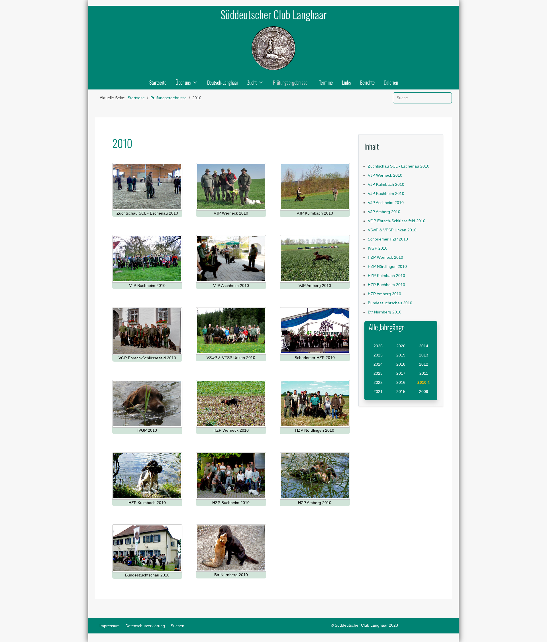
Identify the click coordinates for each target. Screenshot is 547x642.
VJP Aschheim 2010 (386, 202)
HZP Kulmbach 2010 (386, 275)
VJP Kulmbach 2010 (386, 184)
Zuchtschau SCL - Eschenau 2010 (398, 166)
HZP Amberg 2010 (384, 294)
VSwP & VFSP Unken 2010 (392, 230)
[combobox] (422, 97)
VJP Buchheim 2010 (386, 193)
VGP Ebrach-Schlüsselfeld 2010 (396, 221)
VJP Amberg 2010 (384, 211)
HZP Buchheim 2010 (386, 284)
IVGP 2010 (377, 248)
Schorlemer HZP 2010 (388, 239)
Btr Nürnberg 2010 (384, 312)
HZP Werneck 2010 (385, 257)
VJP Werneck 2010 (385, 175)
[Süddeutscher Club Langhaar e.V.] (273, 48)
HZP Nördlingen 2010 (387, 266)
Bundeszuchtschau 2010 (390, 303)
